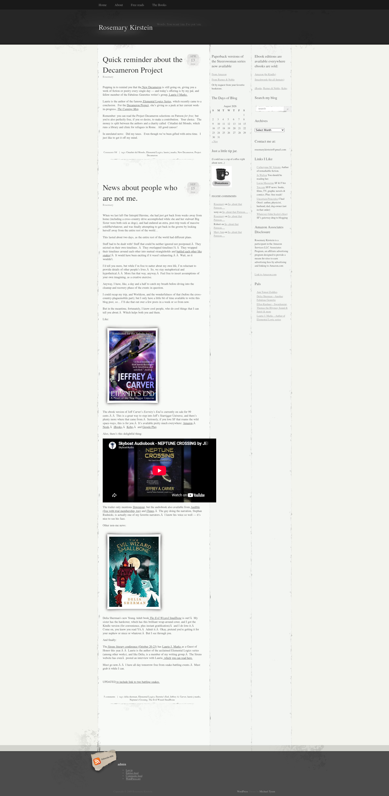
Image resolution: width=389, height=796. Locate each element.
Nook (106, 427)
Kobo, (130, 427)
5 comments (109, 696)
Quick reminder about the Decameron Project (143, 64)
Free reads (137, 5)
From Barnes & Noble (223, 79)
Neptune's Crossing (138, 699)
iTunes (150, 511)
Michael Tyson (267, 791)
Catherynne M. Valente (269, 167)
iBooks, (118, 427)
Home (103, 5)
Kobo (284, 88)
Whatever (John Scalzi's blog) (272, 214)
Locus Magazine (265, 183)
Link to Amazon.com (266, 274)
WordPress (242, 791)
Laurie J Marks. (178, 95)
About (119, 5)
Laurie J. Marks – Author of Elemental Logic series (271, 317)
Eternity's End (162, 696)
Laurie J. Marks (172, 646)
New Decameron (151, 87)
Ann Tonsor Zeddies (267, 292)
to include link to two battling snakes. (138, 682)
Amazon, (188, 423)
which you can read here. (178, 658)
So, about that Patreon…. (235, 212)
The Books (159, 5)
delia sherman (130, 696)
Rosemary (219, 204)
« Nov (215, 141)
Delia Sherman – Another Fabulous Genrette (270, 298)
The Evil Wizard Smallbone (162, 699)
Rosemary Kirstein (126, 27)
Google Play (149, 427)
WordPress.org (133, 778)
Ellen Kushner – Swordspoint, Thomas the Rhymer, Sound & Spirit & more (272, 307)
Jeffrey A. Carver (178, 696)
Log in (129, 770)
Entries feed (132, 773)
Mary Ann (219, 232)
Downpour (139, 507)
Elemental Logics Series (156, 101)
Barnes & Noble (271, 88)
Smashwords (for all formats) (269, 79)
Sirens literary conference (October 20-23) (132, 646)
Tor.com (261, 187)
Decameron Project (138, 105)
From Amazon (219, 74)
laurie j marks (170, 152)
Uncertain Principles (267, 199)
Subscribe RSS (103, 762)
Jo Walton (262, 175)
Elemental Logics (154, 152)
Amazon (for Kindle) (265, 74)
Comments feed (134, 776)
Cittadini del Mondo (135, 152)
